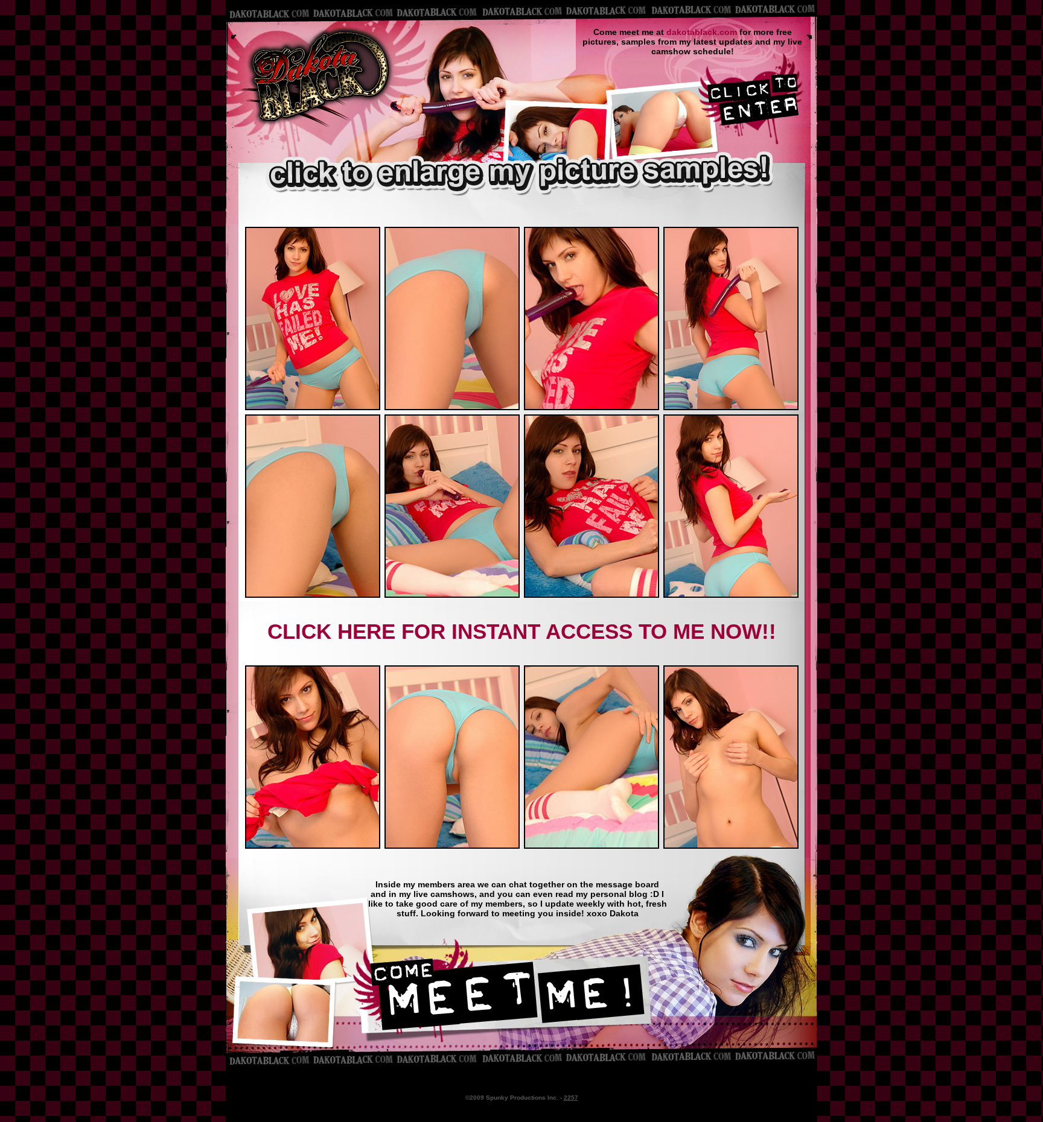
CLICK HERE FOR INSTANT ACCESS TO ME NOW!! (521, 631)
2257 (571, 1097)
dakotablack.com (701, 32)
